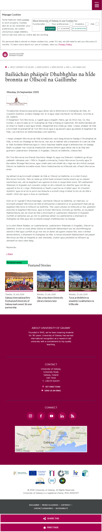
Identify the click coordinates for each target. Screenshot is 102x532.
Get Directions (52, 387)
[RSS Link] (72, 416)
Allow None (65, 28)
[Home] (6, 67)
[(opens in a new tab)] (30, 475)
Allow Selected (80, 28)
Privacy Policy (65, 44)
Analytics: (79, 24)
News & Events (43, 67)
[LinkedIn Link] (62, 416)
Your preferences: (60, 24)
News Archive (57, 67)
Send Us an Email (53, 391)
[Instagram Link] (30, 416)
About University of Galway (22, 67)
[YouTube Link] (51, 416)
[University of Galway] (13, 55)
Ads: (93, 24)
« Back (9, 254)
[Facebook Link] (41, 416)
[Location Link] (51, 450)
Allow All (51, 28)
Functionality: (39, 24)
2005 (68, 67)
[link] (29, 473)
